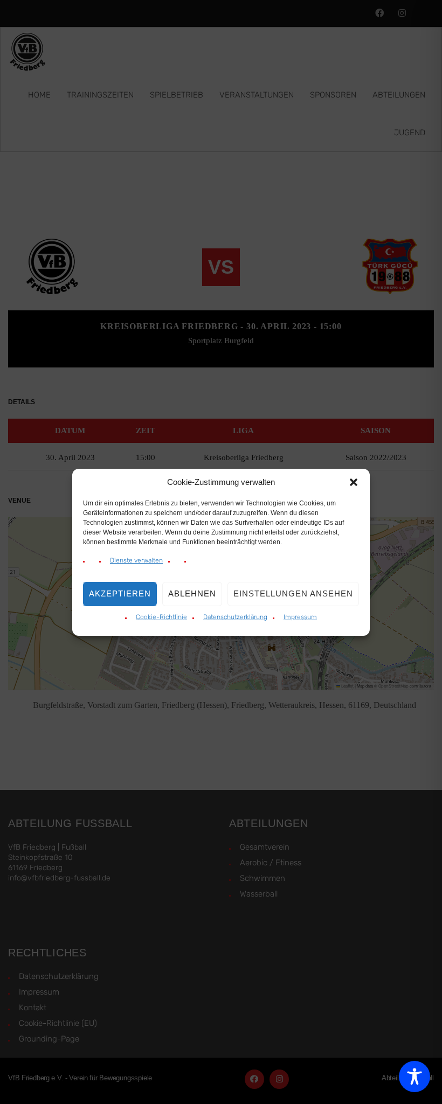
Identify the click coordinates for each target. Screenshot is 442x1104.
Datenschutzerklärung (235, 617)
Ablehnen (192, 593)
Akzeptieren (120, 593)
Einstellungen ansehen (293, 593)
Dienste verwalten (136, 560)
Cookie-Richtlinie (161, 617)
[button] (353, 482)
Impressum (300, 617)
